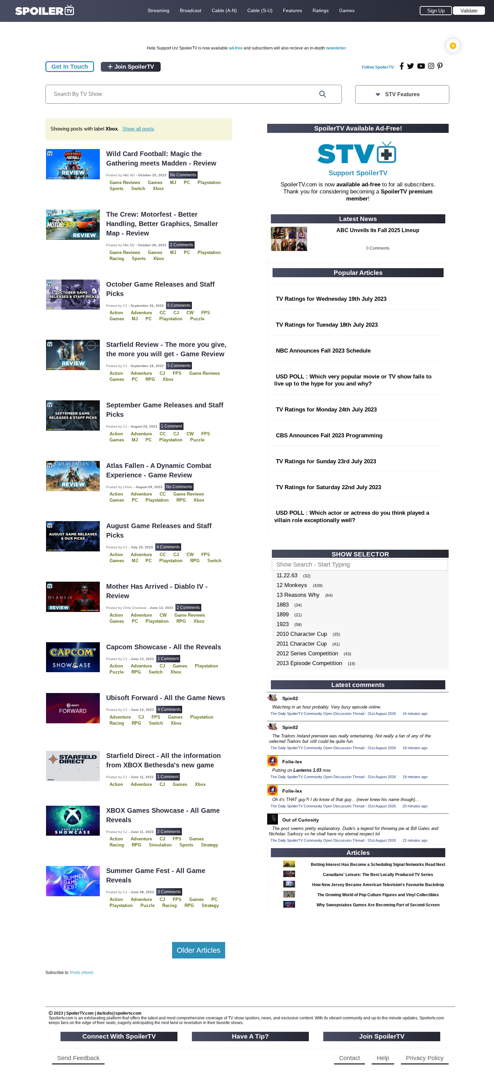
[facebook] (402, 66)
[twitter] (410, 66)
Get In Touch (69, 66)
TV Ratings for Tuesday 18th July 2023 (327, 325)
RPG (150, 379)
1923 (283, 624)
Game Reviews (204, 373)
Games (347, 10)
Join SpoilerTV (133, 67)
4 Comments (168, 547)
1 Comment (171, 426)
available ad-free (358, 184)
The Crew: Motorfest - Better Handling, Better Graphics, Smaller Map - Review (162, 224)
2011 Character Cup (302, 644)
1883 (283, 605)
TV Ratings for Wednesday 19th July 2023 (331, 299)
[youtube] (421, 66)
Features (292, 10)
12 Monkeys (292, 585)
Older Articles (198, 950)
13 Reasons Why (298, 595)
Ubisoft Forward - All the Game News (165, 697)
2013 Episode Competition (309, 663)
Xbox (158, 188)
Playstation (209, 182)
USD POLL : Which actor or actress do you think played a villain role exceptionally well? (351, 516)
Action (116, 784)
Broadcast (190, 10)
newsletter (336, 48)
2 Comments (181, 245)
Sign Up (436, 10)
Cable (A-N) (224, 10)
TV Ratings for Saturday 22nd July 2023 (328, 487)
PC (187, 182)
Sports (116, 188)
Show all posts (138, 129)
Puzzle (197, 318)
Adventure (141, 312)
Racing (117, 258)
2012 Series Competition (307, 653)
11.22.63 (287, 575)
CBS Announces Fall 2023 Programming (329, 435)
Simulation (160, 844)
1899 (283, 614)
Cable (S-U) (260, 10)
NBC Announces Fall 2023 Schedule (323, 351)
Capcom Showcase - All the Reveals (163, 647)
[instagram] (431, 66)
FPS (177, 373)
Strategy (209, 844)
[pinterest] (440, 66)
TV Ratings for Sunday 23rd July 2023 (326, 461)
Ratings (321, 10)
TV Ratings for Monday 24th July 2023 (326, 409)
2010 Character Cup (302, 634)
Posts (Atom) (81, 972)
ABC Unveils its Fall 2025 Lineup (377, 230)
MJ (173, 182)
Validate (469, 10)
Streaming (158, 10)
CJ (162, 784)
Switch (138, 188)
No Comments (183, 175)
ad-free (236, 48)
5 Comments (179, 305)
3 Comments (169, 891)
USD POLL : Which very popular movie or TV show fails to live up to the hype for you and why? (352, 380)
